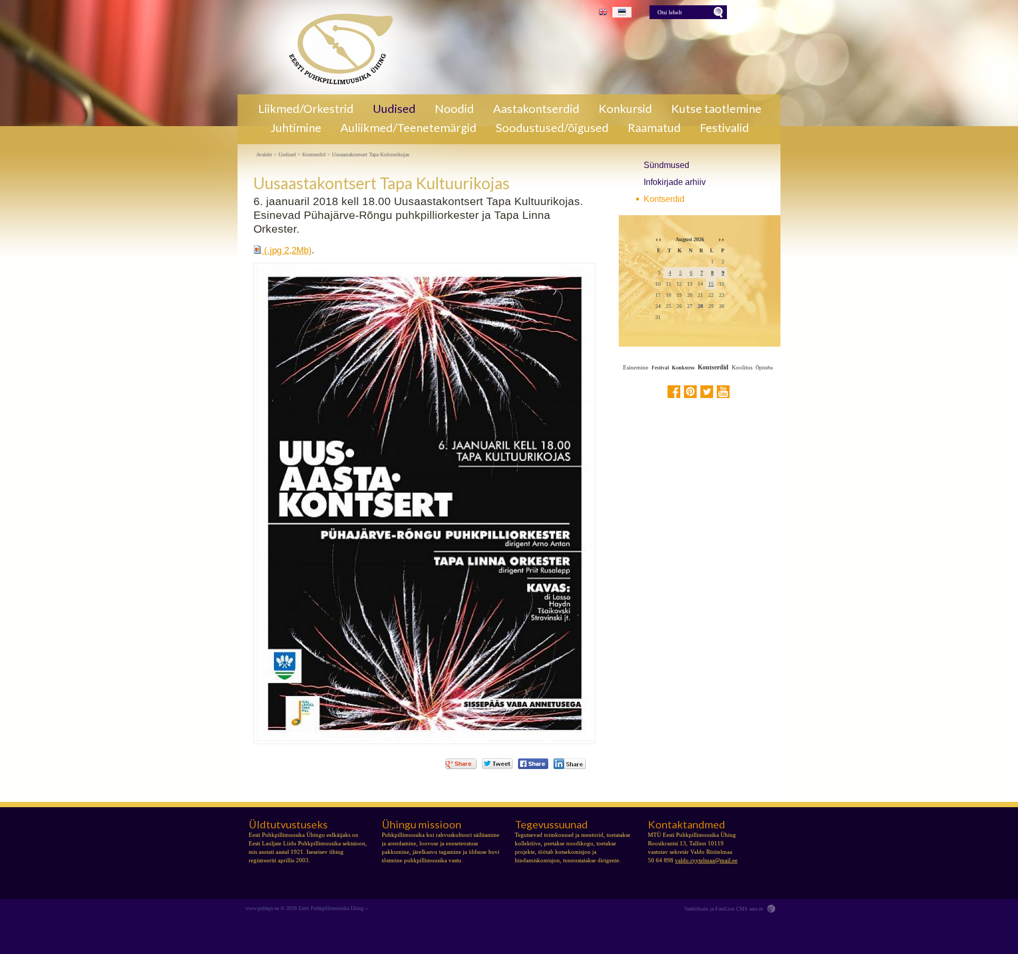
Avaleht (264, 154)
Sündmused (666, 165)
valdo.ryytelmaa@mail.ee (706, 860)
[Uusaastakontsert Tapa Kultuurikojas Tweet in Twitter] (497, 763)
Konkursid (625, 109)
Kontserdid (664, 199)
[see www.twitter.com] (706, 391)
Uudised (394, 109)
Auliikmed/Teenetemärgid (408, 128)
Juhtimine (295, 128)
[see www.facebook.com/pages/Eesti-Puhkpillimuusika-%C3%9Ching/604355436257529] (674, 391)
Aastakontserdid (536, 109)
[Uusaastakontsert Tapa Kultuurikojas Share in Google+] (461, 763)
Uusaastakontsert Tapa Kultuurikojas (370, 154)
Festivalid (724, 128)
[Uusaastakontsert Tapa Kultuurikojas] (337, 47)
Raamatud (654, 128)
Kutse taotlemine (716, 109)
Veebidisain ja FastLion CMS (716, 909)
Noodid (454, 109)
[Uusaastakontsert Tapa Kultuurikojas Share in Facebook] (533, 763)
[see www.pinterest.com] (690, 391)
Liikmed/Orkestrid (306, 109)
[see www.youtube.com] (723, 391)
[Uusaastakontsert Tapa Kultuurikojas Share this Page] (570, 763)
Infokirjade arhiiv (675, 182)
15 (711, 284)
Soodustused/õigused (552, 128)
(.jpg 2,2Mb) (286, 250)
